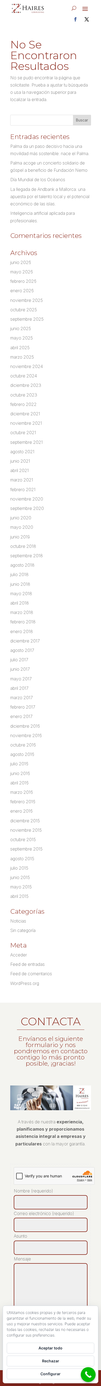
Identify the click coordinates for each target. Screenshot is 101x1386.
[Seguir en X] (86, 19)
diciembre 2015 (25, 820)
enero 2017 (21, 716)
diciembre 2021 (25, 413)
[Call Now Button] (88, 1374)
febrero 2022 (23, 404)
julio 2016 (19, 763)
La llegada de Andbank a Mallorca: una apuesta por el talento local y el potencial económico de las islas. (49, 196)
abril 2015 (19, 896)
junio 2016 (20, 773)
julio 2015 (19, 868)
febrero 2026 (23, 281)
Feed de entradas (27, 964)
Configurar (50, 1373)
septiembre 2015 (26, 849)
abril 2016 (19, 782)
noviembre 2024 (26, 366)
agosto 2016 (22, 754)
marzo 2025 (22, 357)
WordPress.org (24, 983)
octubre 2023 (23, 395)
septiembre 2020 (27, 508)
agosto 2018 (22, 565)
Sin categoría (23, 930)
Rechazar (50, 1361)
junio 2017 (20, 669)
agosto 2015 (22, 858)
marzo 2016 (21, 792)
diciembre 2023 (25, 385)
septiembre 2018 (26, 555)
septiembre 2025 (27, 319)
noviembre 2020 (26, 499)
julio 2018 (19, 574)
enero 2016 (21, 811)
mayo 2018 (21, 593)
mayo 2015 (21, 887)
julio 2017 (19, 659)
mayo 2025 (21, 338)
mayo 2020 (21, 527)
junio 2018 (20, 584)
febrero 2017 (22, 707)
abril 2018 (19, 603)
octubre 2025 (23, 309)
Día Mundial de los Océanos (37, 179)
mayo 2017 (21, 678)
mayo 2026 (21, 271)
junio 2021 (20, 461)
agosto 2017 (22, 650)
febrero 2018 (23, 621)
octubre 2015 (23, 839)
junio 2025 (20, 328)
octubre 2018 (23, 546)
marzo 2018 (21, 612)
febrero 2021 (23, 489)
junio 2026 (20, 262)
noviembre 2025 (26, 300)
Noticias (18, 921)
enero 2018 (21, 631)
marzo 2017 (21, 697)
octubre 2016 (23, 745)
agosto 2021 (22, 451)
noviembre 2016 (26, 735)
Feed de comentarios (31, 973)
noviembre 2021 (26, 423)
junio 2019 (20, 537)
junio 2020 (20, 517)
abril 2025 (20, 347)
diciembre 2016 (25, 726)
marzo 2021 (21, 480)
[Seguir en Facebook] (75, 19)
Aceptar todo (50, 1348)
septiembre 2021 (26, 442)
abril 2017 (19, 688)
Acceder (18, 955)
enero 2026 (22, 290)
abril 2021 (19, 470)
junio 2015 (20, 877)
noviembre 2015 (26, 830)
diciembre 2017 (25, 641)
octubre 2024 (23, 375)
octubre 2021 (23, 432)
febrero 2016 (22, 801)
